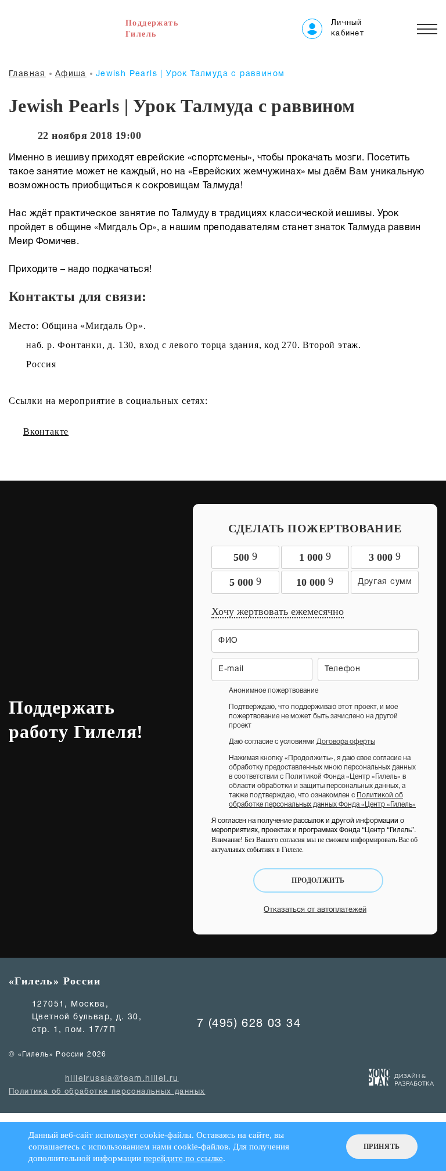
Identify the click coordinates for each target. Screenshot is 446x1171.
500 (245, 556)
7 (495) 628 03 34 (249, 1024)
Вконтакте (46, 431)
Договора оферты (345, 742)
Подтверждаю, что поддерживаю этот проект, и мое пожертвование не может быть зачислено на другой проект (313, 716)
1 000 (315, 556)
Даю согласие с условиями (302, 742)
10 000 (314, 581)
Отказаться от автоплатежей (315, 910)
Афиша (71, 74)
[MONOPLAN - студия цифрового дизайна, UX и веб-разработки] (401, 1080)
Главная (27, 74)
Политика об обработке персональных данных (107, 1091)
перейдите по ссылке (183, 1158)
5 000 (245, 581)
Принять (382, 1147)
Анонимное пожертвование (273, 690)
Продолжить (318, 880)
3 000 (385, 556)
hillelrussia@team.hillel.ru (122, 1079)
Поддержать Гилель (151, 28)
